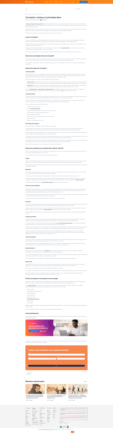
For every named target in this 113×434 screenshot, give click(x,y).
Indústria (54, 414)
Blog (61, 1)
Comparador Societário (41, 421)
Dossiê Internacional (42, 423)
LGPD (26, 419)
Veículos (41, 419)
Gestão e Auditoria (48, 418)
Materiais (56, 1)
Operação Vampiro (41, 89)
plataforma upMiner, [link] (32, 285)
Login (73, 1)
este (62, 90)
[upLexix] (29, 2)
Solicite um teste (83, 1)
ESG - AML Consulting (35, 424)
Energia (54, 417)
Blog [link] (26, 14)
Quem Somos (27, 410)
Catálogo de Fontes (27, 417)
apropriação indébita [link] (65, 47)
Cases (26, 415)
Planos (51, 1)
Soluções (46, 1)
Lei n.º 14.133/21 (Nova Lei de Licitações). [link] (64, 223)
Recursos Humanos (48, 411)
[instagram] (62, 423)
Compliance (48, 414)
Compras (48, 421)
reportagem (47, 250)
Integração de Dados (35, 422)
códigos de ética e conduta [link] (47, 182)
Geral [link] (26, 8)
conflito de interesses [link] (79, 179)
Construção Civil (54, 412)
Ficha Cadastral (42, 417)
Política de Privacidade (27, 423)
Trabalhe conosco (28, 413)
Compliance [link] (29, 373)
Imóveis (41, 424)
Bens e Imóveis (34, 412)
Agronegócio (55, 410)
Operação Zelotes (33, 89)
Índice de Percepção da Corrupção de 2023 (34, 23)
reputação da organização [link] (35, 108)
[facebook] (60, 423)
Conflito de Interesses (33, 415)
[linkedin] (65, 423)
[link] (43, 19)
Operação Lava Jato (49, 89)
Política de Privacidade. (52, 429)
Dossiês (41, 410)
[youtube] (67, 423)
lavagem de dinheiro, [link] (48, 209)
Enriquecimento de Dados (35, 419)
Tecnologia (48, 412)
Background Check (35, 411)
